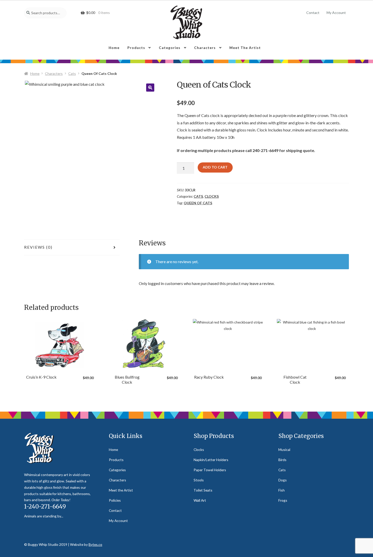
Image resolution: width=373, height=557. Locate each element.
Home (114, 47)
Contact (312, 12)
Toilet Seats (203, 490)
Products (136, 47)
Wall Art (200, 500)
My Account (336, 12)
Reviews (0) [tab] (38, 247)
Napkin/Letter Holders (211, 460)
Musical (284, 449)
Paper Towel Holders (210, 470)
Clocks (212, 196)
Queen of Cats (198, 203)
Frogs (282, 500)
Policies (115, 500)
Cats (72, 73)
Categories (169, 47)
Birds (282, 460)
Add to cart (215, 167)
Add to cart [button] (60, 343)
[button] (150, 87)
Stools (199, 480)
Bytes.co (95, 544)
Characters (205, 47)
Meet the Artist (245, 47)
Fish (281, 490)
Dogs (282, 480)
